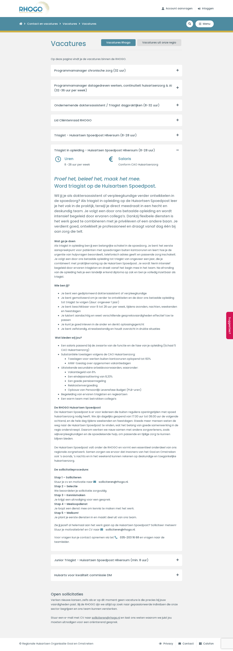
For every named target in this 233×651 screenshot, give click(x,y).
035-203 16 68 (129, 537)
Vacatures (70, 24)
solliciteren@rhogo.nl (113, 482)
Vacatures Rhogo (118, 42)
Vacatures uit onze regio (159, 42)
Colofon (208, 643)
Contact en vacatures (42, 24)
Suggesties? (230, 325)
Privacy (168, 643)
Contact (188, 643)
